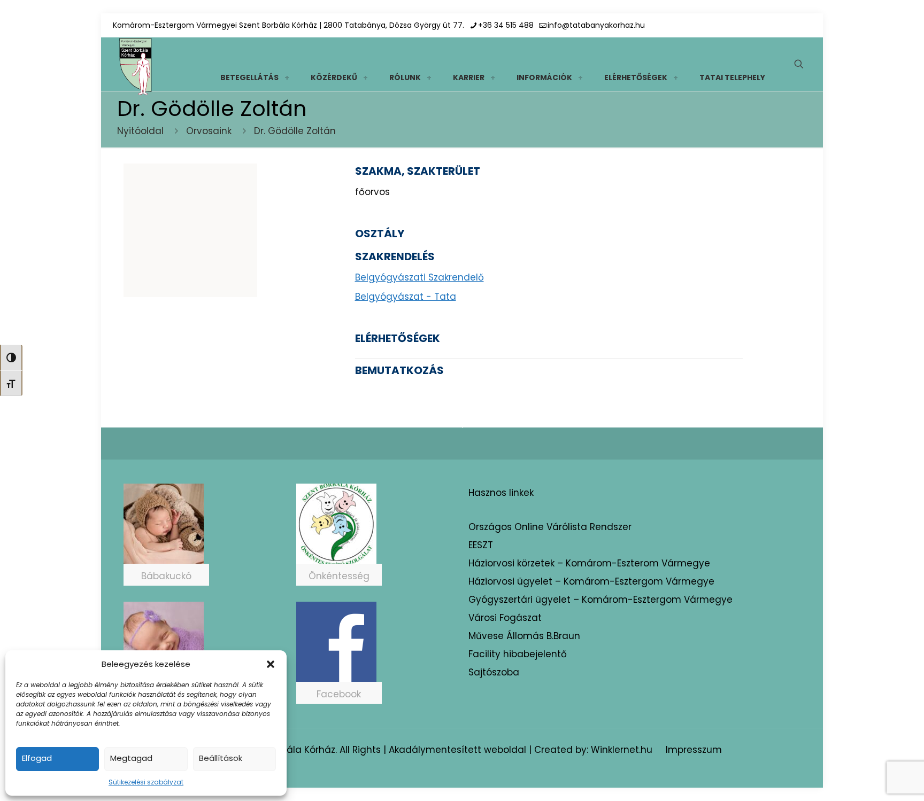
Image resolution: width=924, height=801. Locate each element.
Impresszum (694, 749)
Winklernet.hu (621, 749)
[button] (270, 664)
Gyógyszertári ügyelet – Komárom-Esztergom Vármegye (600, 599)
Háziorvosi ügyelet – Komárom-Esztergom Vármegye (591, 581)
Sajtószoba (493, 672)
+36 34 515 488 (506, 25)
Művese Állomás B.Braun (524, 635)
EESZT (480, 545)
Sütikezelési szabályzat (146, 782)
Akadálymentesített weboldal (457, 749)
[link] (286, 77)
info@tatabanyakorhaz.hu (596, 25)
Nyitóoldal (140, 131)
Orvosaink (209, 131)
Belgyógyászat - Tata (405, 296)
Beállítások (220, 758)
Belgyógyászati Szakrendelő (419, 277)
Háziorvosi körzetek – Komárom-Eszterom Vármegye (589, 563)
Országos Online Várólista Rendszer (550, 526)
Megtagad (131, 758)
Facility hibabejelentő (517, 654)
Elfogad (37, 758)
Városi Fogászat (505, 617)
